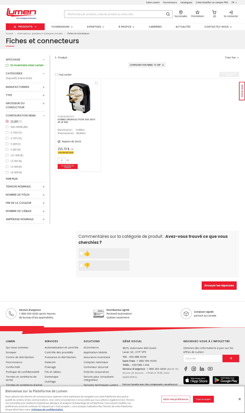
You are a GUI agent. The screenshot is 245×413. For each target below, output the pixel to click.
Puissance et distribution (60, 357)
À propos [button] (124, 26)
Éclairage (50, 367)
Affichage (13, 59)
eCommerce (91, 347)
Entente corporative (96, 371)
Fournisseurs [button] (61, 26)
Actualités (183, 26)
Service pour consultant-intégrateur (99, 378)
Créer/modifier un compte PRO (212, 2)
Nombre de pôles (18, 194)
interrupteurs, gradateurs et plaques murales (40, 33)
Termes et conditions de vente (21, 378)
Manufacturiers (17, 87)
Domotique (51, 376)
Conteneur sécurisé (96, 367)
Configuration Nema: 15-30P (145, 64)
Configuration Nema (21, 115)
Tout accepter (203, 398)
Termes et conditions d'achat (24, 384)
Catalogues (186, 2)
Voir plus (12, 178)
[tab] (25, 60)
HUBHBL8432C (66, 116)
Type (9, 95)
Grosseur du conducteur (15, 105)
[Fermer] (239, 399)
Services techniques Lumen (101, 384)
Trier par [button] (230, 57)
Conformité (13, 367)
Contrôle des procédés (59, 352)
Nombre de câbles (19, 211)
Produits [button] (25, 26)
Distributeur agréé (117, 309)
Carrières (155, 26)
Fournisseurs (170, 2)
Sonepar (11, 352)
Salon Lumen (153, 2)
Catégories (14, 73)
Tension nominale (18, 186)
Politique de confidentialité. (47, 409)
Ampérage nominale (20, 219)
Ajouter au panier (67, 166)
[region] (122, 399)
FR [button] (233, 2)
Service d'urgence (30, 309)
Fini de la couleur (18, 203)
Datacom (50, 362)
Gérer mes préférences (175, 398)
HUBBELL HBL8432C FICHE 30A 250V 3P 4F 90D (76, 121)
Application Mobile (95, 352)
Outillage (50, 381)
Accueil (9, 33)
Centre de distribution (20, 357)
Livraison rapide (204, 311)
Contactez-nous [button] (216, 26)
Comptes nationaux (96, 362)
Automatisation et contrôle (61, 347)
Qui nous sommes (17, 347)
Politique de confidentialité (22, 371)
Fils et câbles (53, 371)
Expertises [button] (94, 26)
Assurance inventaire (97, 357)
